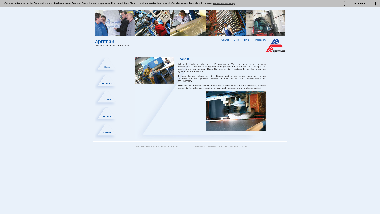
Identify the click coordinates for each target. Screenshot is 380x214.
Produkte (107, 116)
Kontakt (107, 133)
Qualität (225, 40)
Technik (107, 100)
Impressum (260, 40)
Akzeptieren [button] (360, 3)
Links (246, 40)
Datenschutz (199, 146)
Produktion (107, 83)
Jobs (236, 40)
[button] (224, 3)
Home (107, 67)
